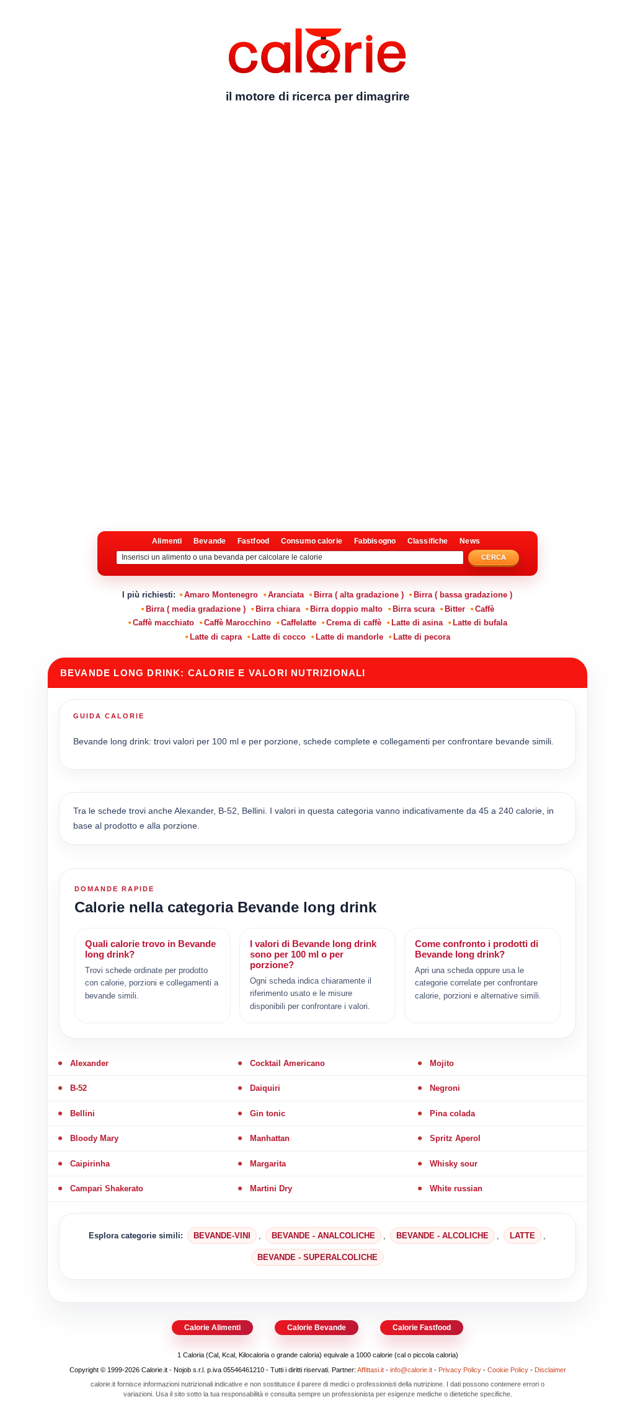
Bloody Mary (94, 1138)
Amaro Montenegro (221, 594)
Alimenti (167, 541)
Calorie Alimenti (212, 1327)
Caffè (484, 609)
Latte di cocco (279, 636)
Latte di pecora (421, 636)
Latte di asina (417, 622)
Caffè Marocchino (237, 622)
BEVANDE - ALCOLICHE (442, 1235)
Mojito (442, 1063)
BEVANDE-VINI (222, 1235)
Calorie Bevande (316, 1327)
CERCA (494, 557)
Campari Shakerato (106, 1188)
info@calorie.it (411, 1369)
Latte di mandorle (349, 636)
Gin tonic (267, 1113)
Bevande (209, 541)
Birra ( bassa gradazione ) (463, 594)
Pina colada (452, 1113)
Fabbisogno (375, 541)
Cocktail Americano (287, 1063)
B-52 (78, 1088)
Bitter (455, 609)
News (469, 541)
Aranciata (286, 594)
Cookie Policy (507, 1369)
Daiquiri (265, 1088)
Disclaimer (550, 1369)
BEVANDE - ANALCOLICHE (323, 1235)
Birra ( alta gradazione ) (359, 594)
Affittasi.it (370, 1369)
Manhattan (270, 1138)
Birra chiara (277, 609)
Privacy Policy (459, 1369)
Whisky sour (453, 1163)
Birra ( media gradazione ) (196, 609)
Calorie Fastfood (422, 1327)
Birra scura (414, 609)
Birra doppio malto (346, 609)
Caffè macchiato (163, 622)
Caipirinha (90, 1163)
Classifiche (427, 541)
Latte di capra (216, 636)
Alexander (89, 1063)
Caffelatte (298, 622)
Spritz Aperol (455, 1138)
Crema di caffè (353, 622)
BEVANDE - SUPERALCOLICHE (317, 1257)
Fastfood (253, 541)
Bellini (82, 1113)
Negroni (445, 1088)
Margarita (268, 1163)
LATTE (522, 1235)
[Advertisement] (317, 207)
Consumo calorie (311, 541)
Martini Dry (271, 1188)
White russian (456, 1188)
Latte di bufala (480, 622)
